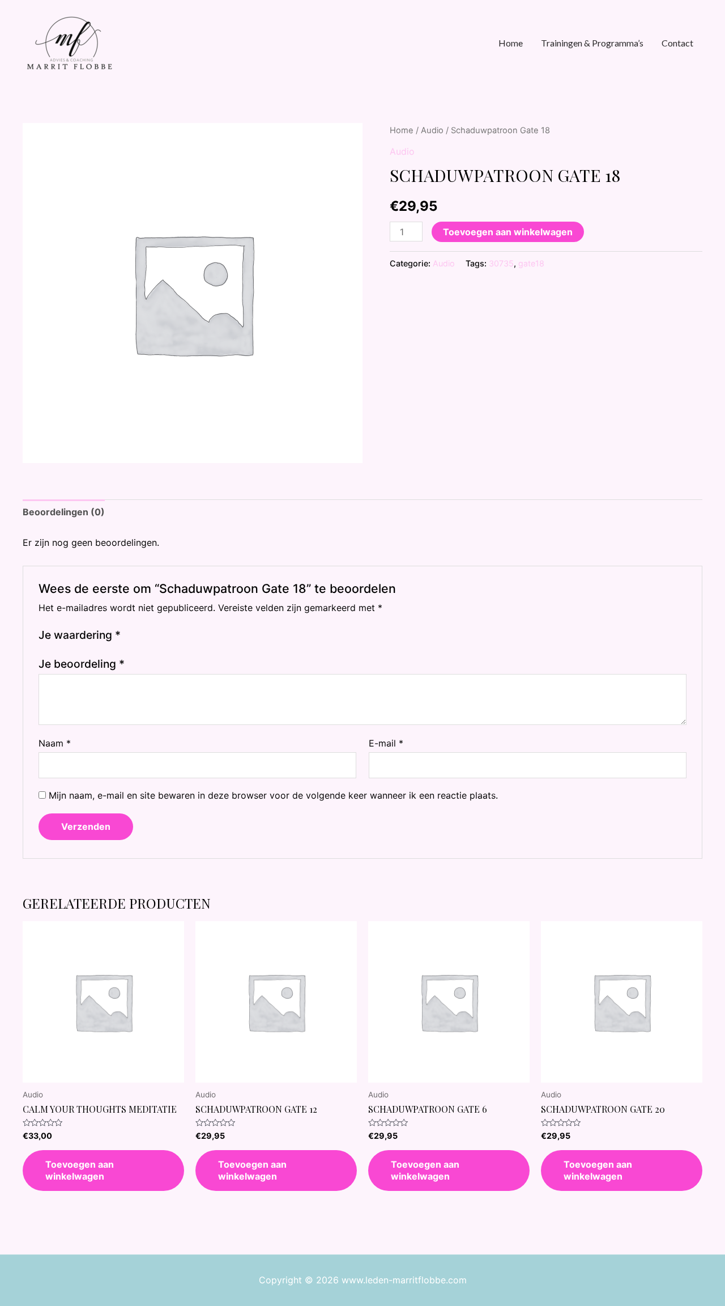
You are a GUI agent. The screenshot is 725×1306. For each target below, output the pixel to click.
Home (401, 130)
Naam (55, 743)
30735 (501, 263)
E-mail (386, 743)
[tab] (64, 512)
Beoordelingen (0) (64, 512)
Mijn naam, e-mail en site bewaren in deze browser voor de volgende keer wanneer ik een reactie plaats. (273, 795)
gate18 (531, 263)
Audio (432, 130)
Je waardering (80, 635)
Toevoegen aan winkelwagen (508, 232)
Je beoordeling (82, 664)
